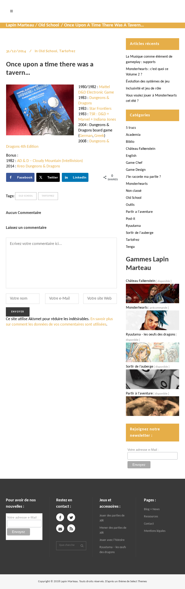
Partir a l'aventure (139, 212)
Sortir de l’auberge (139, 366)
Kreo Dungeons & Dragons (38, 166)
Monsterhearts (137, 184)
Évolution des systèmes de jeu (147, 81)
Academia (133, 135)
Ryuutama (133, 226)
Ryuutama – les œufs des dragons (112, 550)
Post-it (130, 219)
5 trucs (131, 128)
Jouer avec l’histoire (112, 540)
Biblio (130, 142)
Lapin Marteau (20, 25)
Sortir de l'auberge (139, 233)
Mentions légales (154, 531)
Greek (99, 136)
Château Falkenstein (140, 149)
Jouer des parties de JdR (112, 518)
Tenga (130, 247)
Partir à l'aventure (139, 393)
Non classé (133, 191)
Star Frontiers (100, 109)
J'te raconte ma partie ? (143, 177)
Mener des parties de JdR (112, 530)
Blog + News (152, 509)
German (85, 136)
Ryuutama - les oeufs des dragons (150, 334)
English (131, 156)
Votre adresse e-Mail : (143, 449)
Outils (130, 205)
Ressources (151, 516)
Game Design (136, 170)
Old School (48, 25)
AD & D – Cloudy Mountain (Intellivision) (50, 161)
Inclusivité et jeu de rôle (143, 88)
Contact (149, 524)
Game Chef (134, 163)
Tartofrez (67, 51)
